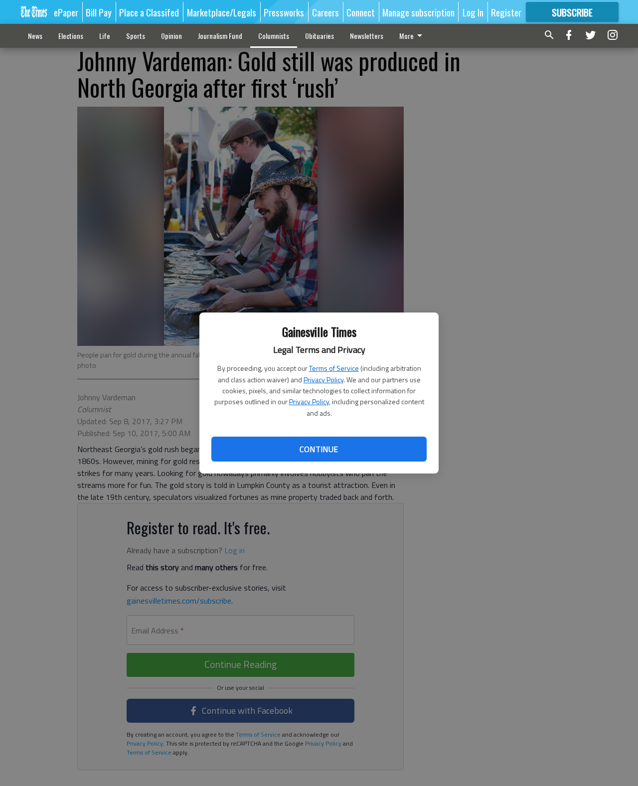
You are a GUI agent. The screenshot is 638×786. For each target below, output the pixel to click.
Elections (70, 35)
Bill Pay (99, 11)
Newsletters (366, 35)
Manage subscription (418, 11)
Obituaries (319, 35)
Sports (135, 35)
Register (506, 11)
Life (104, 35)
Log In (473, 11)
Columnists (273, 35)
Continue (319, 449)
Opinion (171, 35)
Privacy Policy (323, 379)
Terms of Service (334, 368)
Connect (360, 11)
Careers (325, 11)
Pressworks (284, 11)
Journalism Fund (220, 35)
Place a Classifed (149, 11)
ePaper (66, 11)
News (35, 35)
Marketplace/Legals (221, 11)
